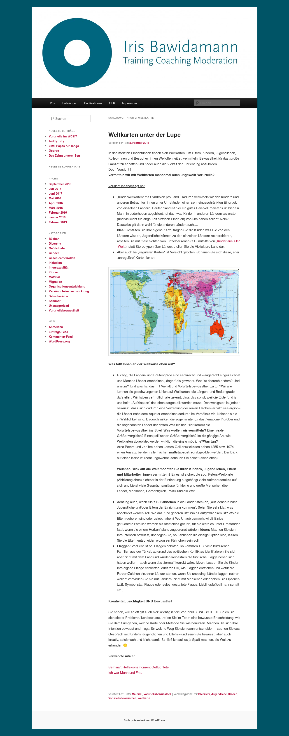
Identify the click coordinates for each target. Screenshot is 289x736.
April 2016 (56, 203)
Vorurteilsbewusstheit (158, 694)
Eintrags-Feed (58, 332)
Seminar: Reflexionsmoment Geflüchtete (138, 667)
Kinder (232, 694)
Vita (52, 103)
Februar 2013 (58, 222)
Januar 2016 (57, 217)
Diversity (204, 694)
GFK (112, 103)
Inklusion (55, 262)
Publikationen (93, 103)
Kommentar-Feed (61, 336)
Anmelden (56, 327)
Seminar (55, 301)
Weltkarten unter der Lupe (144, 134)
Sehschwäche (58, 296)
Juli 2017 (55, 188)
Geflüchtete (57, 248)
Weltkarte (144, 698)
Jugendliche (219, 694)
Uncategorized (59, 305)
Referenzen (69, 103)
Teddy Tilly (56, 141)
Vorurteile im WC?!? (63, 136)
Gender (54, 253)
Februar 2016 (58, 212)
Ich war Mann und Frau (125, 672)
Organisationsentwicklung (67, 286)
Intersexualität (58, 267)
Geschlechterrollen (62, 258)
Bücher (54, 238)
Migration (55, 281)
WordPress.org (59, 341)
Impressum (129, 103)
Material (137, 694)
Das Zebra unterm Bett (64, 155)
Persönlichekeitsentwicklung (69, 291)
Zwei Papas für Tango (64, 146)
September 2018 (60, 184)
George (54, 150)
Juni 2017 (55, 193)
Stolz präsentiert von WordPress (144, 720)
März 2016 (56, 207)
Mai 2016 (55, 198)
